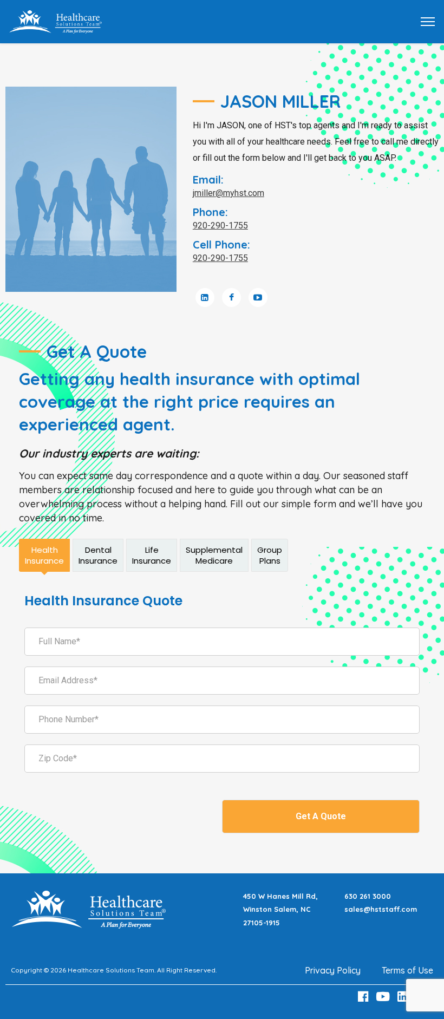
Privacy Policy (333, 970)
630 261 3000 (367, 896)
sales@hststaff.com (380, 909)
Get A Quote (321, 816)
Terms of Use (407, 970)
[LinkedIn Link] (404, 996)
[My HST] (55, 21)
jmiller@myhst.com (228, 193)
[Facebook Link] (364, 996)
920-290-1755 (220, 225)
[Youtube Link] (384, 996)
